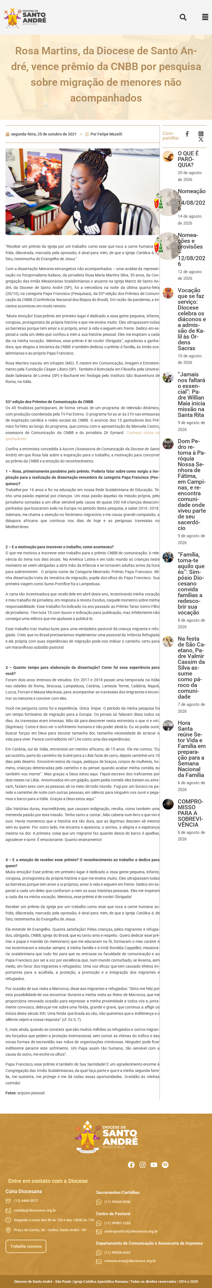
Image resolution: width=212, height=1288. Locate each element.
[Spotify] (165, 1165)
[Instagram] (142, 1165)
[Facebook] (131, 1165)
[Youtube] (154, 1165)
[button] (205, 17)
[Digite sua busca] (183, 17)
